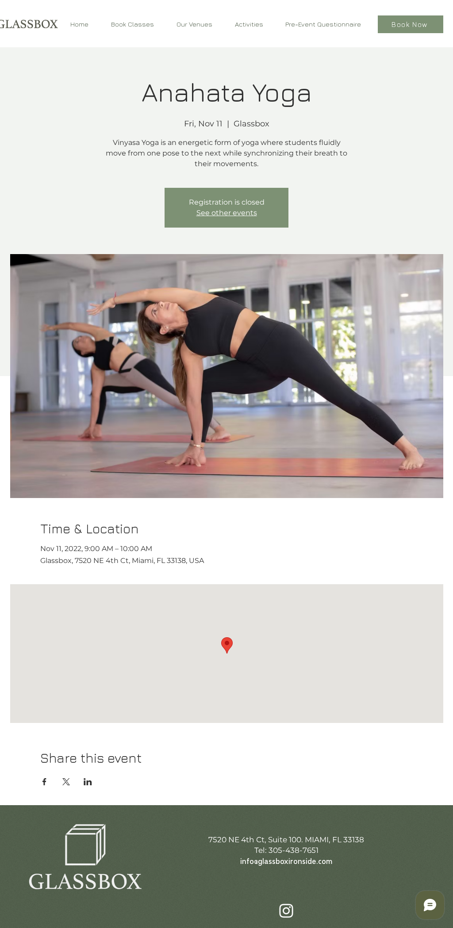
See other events (226, 213)
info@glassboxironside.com (286, 862)
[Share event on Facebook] (44, 781)
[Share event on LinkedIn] (88, 781)
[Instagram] (286, 910)
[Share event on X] (66, 781)
